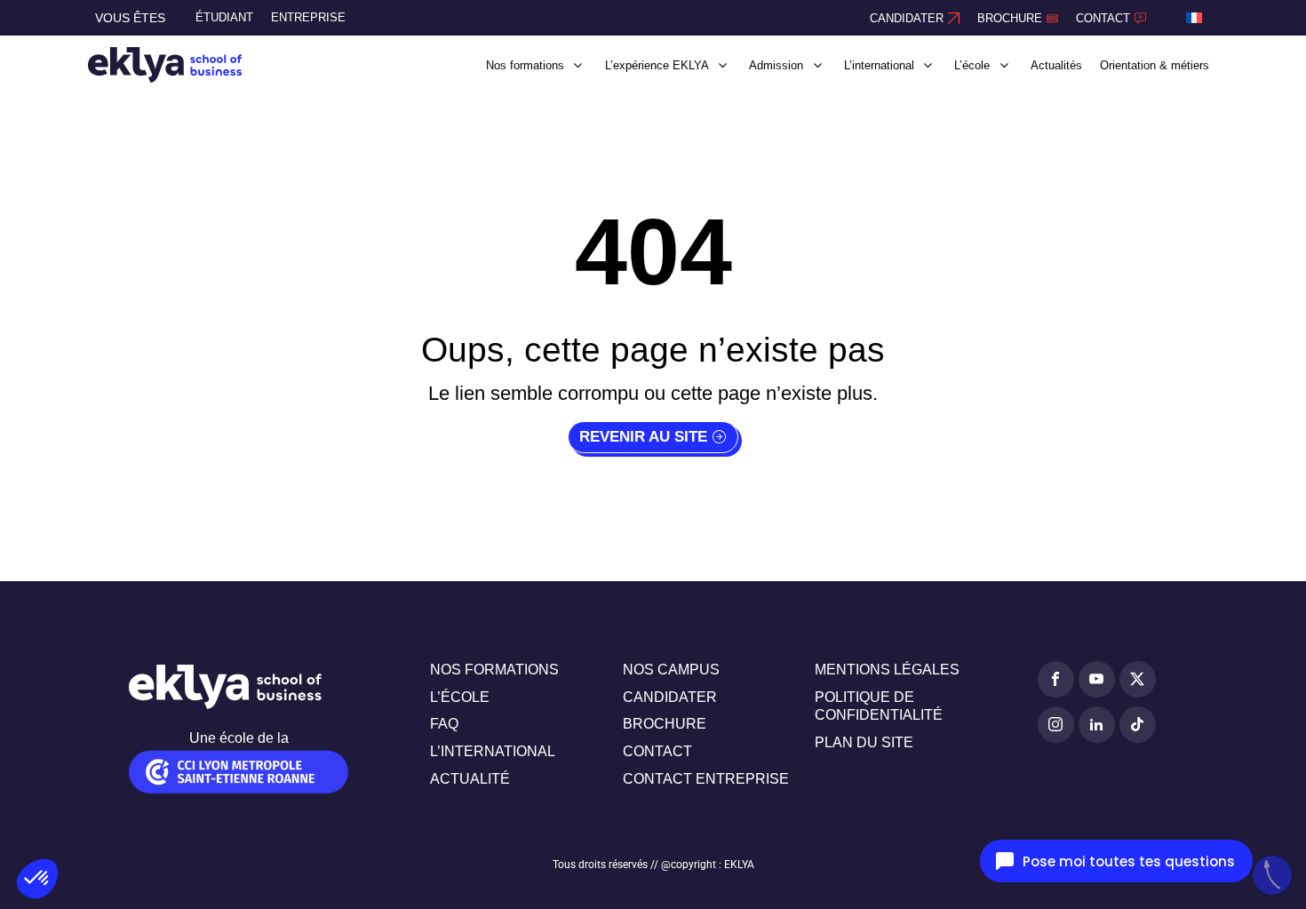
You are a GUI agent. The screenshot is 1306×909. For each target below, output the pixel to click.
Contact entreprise (706, 778)
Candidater (670, 697)
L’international (492, 751)
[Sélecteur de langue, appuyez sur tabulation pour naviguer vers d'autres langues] (1194, 18)
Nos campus (671, 669)
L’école (460, 697)
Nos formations (494, 669)
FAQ (444, 723)
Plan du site (864, 742)
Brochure (664, 723)
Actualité (470, 778)
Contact (657, 751)
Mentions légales (887, 669)
